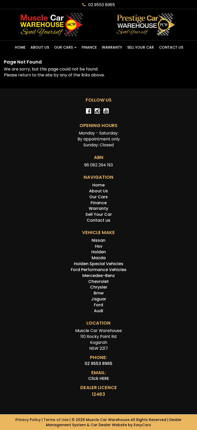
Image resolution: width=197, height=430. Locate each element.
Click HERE (98, 378)
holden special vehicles (98, 264)
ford (98, 305)
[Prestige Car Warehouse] (145, 24)
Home (20, 47)
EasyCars (142, 424)
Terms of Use (57, 419)
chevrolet (98, 281)
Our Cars (64, 47)
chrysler (98, 287)
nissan (98, 240)
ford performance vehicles (98, 270)
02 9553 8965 (101, 5)
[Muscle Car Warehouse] (51, 24)
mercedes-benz (98, 276)
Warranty (112, 47)
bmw (99, 293)
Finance (89, 47)
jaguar (98, 299)
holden (98, 252)
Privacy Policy (28, 419)
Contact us (171, 47)
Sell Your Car (140, 47)
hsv (98, 246)
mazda (99, 258)
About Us (40, 47)
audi (98, 311)
